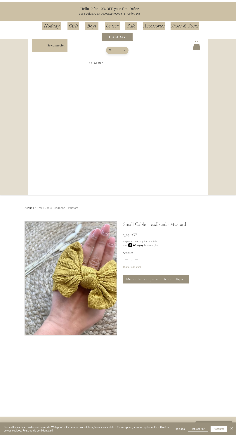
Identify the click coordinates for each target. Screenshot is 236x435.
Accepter (219, 429)
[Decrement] (126, 259)
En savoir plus (151, 245)
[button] (196, 45)
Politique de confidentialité (37, 430)
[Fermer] (231, 428)
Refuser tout (198, 429)
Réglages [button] (179, 429)
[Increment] (137, 259)
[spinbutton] (131, 259)
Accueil (29, 208)
